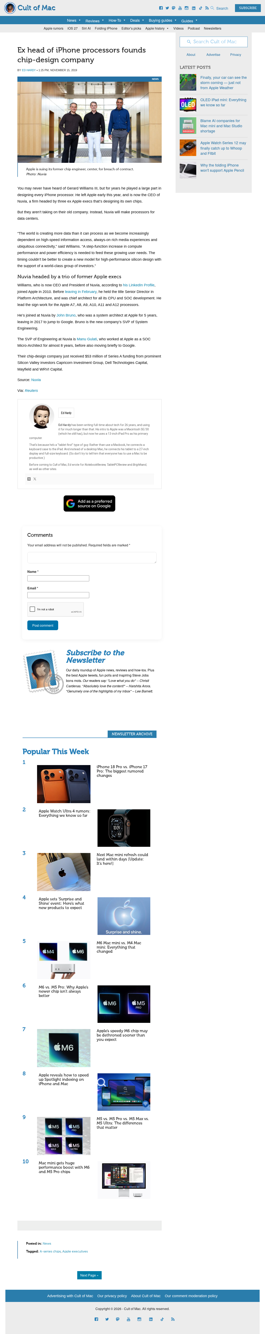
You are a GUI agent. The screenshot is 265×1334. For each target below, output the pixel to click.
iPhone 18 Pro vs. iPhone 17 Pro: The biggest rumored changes (122, 771)
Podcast (194, 28)
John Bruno (66, 315)
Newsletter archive (132, 734)
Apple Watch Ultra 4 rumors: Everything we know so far (64, 813)
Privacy (235, 54)
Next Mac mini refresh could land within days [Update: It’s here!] (122, 859)
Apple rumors (53, 28)
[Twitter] (35, 479)
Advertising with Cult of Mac (70, 1296)
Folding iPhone (106, 28)
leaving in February (80, 292)
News (71, 20)
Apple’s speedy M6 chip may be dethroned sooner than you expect (122, 1035)
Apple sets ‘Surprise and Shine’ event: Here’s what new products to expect (61, 903)
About (191, 54)
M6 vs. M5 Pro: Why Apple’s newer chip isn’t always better (63, 991)
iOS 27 (72, 28)
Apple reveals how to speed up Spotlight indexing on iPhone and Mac (64, 1079)
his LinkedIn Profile (138, 285)
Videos (178, 28)
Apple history (155, 28)
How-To (115, 20)
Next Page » (89, 1275)
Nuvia (36, 380)
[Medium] (29, 479)
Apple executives (75, 1251)
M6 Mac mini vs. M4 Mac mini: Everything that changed (119, 947)
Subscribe (248, 8)
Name (33, 571)
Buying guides (160, 20)
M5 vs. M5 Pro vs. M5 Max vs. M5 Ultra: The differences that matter (123, 1123)
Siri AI (86, 28)
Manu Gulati (87, 339)
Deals (135, 20)
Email (32, 588)
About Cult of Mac (146, 1296)
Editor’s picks (131, 28)
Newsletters (212, 28)
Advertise (213, 54)
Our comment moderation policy (191, 1296)
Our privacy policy (112, 1296)
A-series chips (50, 1251)
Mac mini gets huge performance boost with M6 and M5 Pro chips (64, 1167)
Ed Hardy (29, 70)
